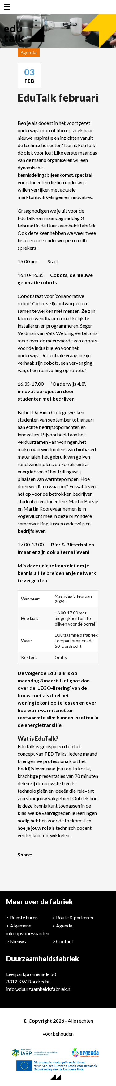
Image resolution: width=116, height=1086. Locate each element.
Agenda (64, 925)
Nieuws (18, 941)
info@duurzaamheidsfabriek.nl (38, 989)
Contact (64, 941)
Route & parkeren (74, 917)
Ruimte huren (24, 917)
